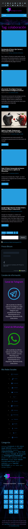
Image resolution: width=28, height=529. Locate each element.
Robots (17, 173)
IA (17, 454)
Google (21, 134)
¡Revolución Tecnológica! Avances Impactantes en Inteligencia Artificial (12, 89)
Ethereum (7, 454)
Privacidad (4, 461)
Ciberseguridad (8, 450)
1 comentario (13, 134)
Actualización (10, 446)
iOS (7, 458)
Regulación (18, 461)
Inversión (3, 458)
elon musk (21, 452)
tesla (11, 465)
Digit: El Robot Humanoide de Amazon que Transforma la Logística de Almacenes (12, 169)
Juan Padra (7, 524)
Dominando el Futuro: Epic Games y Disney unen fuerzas (12, 50)
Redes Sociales (11, 461)
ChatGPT (20, 448)
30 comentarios (12, 93)
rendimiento (4, 463)
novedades (11, 460)
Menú (4, 15)
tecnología (5, 465)
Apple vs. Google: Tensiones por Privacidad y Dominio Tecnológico (11, 131)
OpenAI (20, 460)
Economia (15, 452)
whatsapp (3, 467)
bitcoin (9, 448)
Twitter (17, 465)
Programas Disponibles (10, 483)
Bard (17, 93)
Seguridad (15, 463)
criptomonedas (7, 452)
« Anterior (10, 233)
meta (24, 458)
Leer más (5, 65)
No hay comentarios (13, 53)
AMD (18, 446)
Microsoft (4, 460)
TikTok (14, 465)
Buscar (3, 235)
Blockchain (14, 448)
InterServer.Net (14, 526)
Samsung (10, 463)
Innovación (22, 454)
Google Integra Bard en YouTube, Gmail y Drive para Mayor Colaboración (13, 208)
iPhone (9, 458)
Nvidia (15, 460)
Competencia (15, 450)
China (3, 450)
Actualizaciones (4, 446)
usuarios (21, 465)
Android (22, 446)
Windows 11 (8, 467)
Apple (18, 134)
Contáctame (21, 483)
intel (2, 456)
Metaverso (20, 53)
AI (15, 446)
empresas (3, 454)
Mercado (20, 458)
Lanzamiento (14, 458)
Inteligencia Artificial (13, 456)
